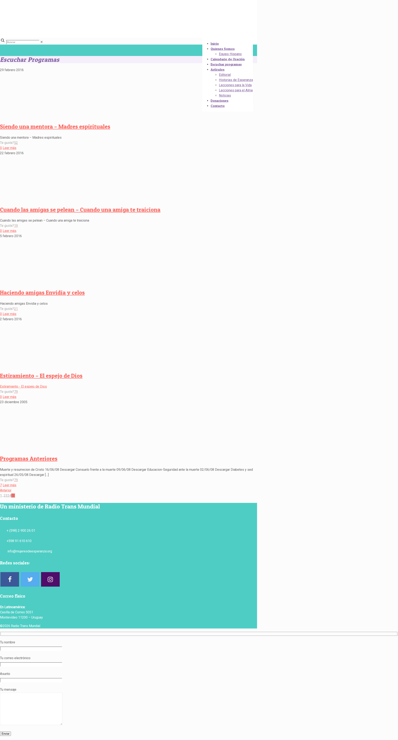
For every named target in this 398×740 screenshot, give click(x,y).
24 (9, 495)
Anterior (5, 490)
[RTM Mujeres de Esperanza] (129, 31)
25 (13, 495)
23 (5, 495)
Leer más (9, 148)
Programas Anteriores (28, 458)
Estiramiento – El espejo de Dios (41, 375)
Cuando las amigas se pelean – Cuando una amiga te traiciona (80, 209)
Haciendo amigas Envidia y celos (42, 292)
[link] (41, 42)
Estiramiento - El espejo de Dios (23, 386)
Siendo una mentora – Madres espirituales (55, 126)
